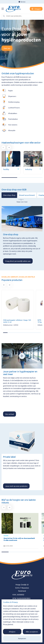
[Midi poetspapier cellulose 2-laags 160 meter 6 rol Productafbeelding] (17, 304)
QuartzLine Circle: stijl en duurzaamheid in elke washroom (19, 539)
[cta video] (22, 356)
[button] (4, 285)
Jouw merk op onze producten (16, 486)
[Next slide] (9, 147)
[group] (18, 309)
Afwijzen (12, 632)
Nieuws (6, 536)
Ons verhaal (9, 414)
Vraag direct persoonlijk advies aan (17, 261)
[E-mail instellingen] (3, 9)
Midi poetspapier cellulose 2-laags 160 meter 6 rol (17, 321)
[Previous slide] (3, 147)
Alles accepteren (32, 632)
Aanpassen (22, 638)
